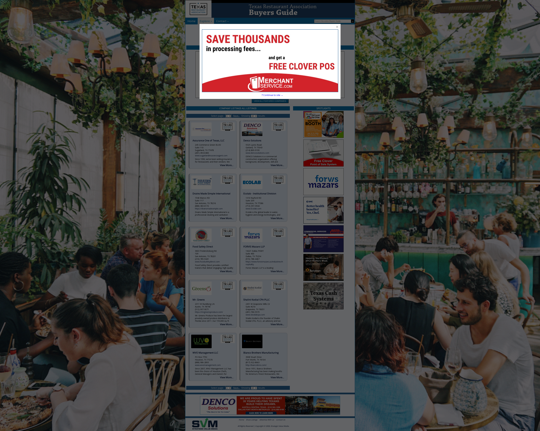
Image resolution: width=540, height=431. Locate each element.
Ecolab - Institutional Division (259, 193)
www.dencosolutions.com (257, 153)
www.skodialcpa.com (255, 314)
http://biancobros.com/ (256, 365)
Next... (236, 115)
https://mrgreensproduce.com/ (209, 312)
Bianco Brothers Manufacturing (261, 352)
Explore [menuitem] (205, 21)
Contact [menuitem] (221, 21)
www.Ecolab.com (253, 208)
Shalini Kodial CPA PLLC (256, 299)
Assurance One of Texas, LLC (208, 140)
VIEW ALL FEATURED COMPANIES (270, 101)
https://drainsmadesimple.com (209, 208)
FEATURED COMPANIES (270, 47)
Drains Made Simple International (211, 193)
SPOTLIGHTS (323, 108)
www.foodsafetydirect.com (207, 261)
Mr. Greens (199, 299)
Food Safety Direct (203, 246)
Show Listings (251, 419)
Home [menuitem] (191, 21)
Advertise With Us (266, 419)
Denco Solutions (252, 140)
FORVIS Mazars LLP (254, 246)
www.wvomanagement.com (208, 365)
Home (241, 419)
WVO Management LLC (205, 352)
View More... (226, 165)
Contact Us (280, 419)
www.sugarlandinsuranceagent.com (211, 155)
